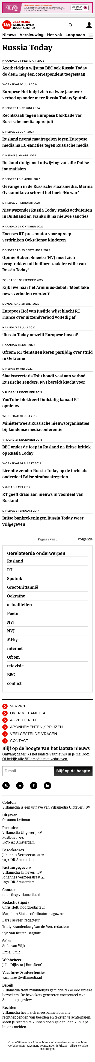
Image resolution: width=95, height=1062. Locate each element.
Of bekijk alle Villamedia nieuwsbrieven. (35, 759)
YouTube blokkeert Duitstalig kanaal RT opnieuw (40, 402)
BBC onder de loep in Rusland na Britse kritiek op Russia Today (46, 450)
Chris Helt (10, 907)
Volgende (85, 539)
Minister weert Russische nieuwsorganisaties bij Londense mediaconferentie (45, 426)
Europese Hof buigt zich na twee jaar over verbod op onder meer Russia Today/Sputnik (45, 94)
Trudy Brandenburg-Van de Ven (27, 926)
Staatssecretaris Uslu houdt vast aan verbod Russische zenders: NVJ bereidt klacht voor (44, 379)
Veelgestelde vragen (33, 734)
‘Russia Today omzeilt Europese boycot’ (40, 334)
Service (18, 706)
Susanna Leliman (16, 820)
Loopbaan (75, 35)
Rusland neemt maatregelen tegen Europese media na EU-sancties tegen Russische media (45, 142)
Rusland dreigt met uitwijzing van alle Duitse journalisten (45, 166)
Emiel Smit (11, 952)
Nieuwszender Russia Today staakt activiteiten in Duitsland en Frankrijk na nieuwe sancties (47, 213)
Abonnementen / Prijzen (36, 727)
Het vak (54, 35)
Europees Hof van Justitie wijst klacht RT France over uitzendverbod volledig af (41, 314)
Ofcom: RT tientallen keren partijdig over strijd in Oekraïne (47, 355)
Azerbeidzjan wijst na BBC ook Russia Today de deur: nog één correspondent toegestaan (44, 71)
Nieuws (9, 35)
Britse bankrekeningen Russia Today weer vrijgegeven (42, 521)
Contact (19, 741)
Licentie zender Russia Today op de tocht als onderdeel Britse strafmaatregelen (44, 473)
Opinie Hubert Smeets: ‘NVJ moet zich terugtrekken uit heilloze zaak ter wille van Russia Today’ (44, 264)
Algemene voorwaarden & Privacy (47, 1045)
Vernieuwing (32, 35)
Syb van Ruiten (14, 933)
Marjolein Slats (14, 913)
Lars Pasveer (12, 920)
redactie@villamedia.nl (21, 894)
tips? (23, 902)
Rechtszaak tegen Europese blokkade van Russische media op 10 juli (42, 118)
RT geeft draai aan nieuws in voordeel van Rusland (42, 497)
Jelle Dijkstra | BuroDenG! (23, 964)
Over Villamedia (27, 713)
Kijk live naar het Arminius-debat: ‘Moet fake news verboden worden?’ (45, 290)
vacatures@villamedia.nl (22, 977)
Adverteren (23, 720)
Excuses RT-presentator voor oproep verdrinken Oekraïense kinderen (36, 237)
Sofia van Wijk (13, 945)
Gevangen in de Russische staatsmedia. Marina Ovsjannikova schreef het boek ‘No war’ (47, 189)
